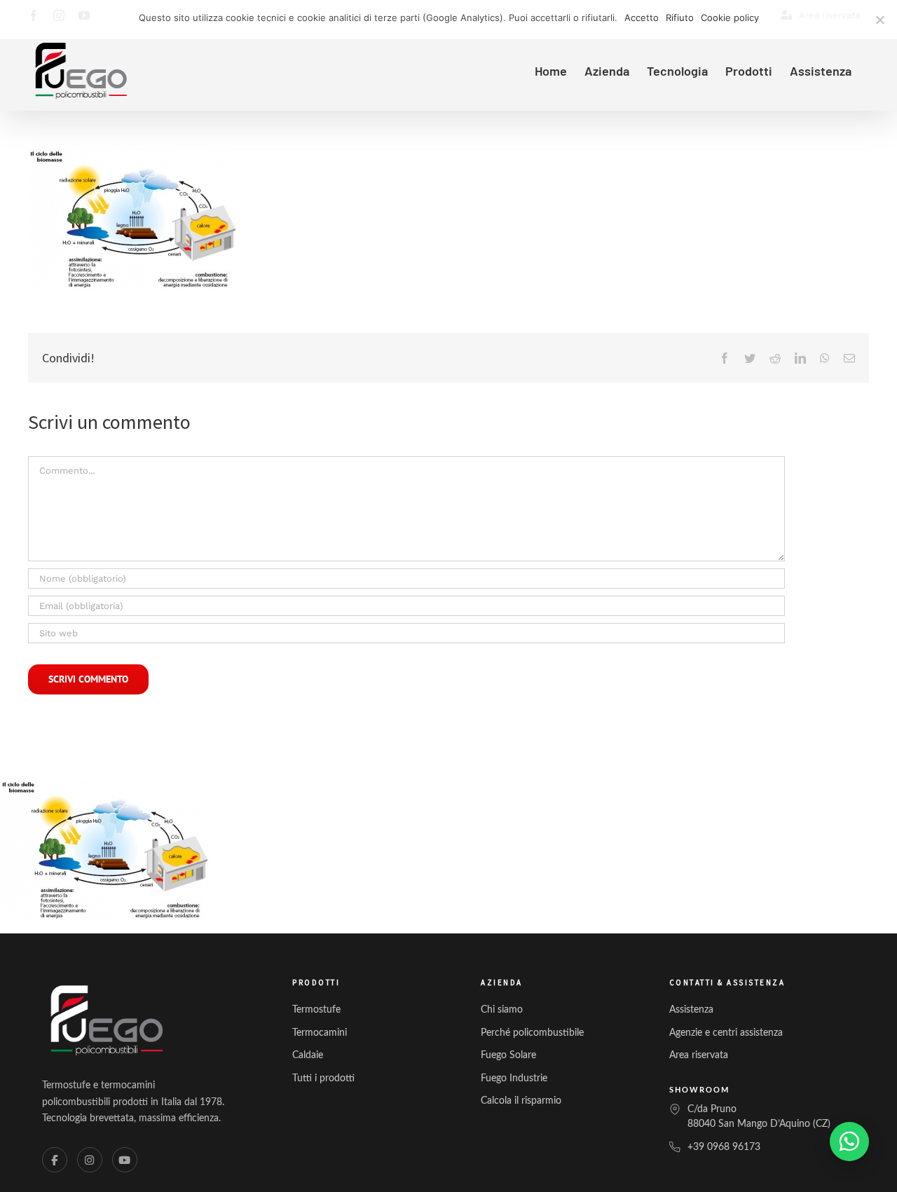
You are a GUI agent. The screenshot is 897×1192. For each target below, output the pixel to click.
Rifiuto (680, 17)
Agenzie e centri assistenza (726, 1033)
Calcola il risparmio (521, 1101)
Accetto (641, 17)
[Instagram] (89, 1159)
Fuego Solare (508, 1055)
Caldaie (307, 1055)
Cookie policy (730, 17)
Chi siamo (502, 1010)
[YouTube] (124, 1159)
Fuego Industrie (514, 1078)
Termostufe (316, 1010)
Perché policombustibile (532, 1033)
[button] (849, 1141)
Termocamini (319, 1033)
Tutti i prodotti (323, 1078)
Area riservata (698, 1055)
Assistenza (691, 1010)
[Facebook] (54, 1159)
